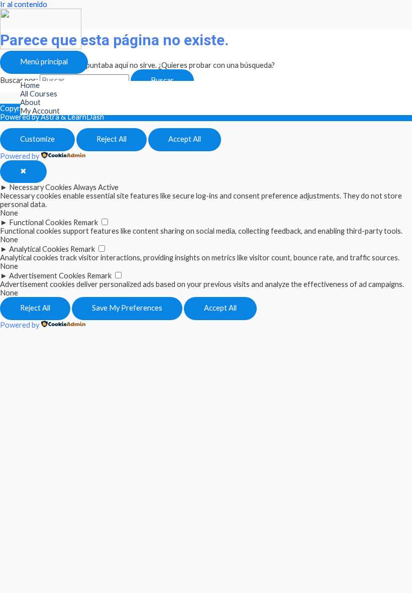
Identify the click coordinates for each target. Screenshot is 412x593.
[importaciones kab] (40, 46)
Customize (37, 139)
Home (30, 85)
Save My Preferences (127, 308)
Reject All (111, 139)
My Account (40, 111)
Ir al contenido (23, 4)
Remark (85, 222)
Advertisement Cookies (47, 275)
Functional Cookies (40, 222)
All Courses (38, 93)
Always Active (96, 187)
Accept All (184, 139)
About (30, 102)
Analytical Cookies (39, 249)
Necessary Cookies (40, 187)
